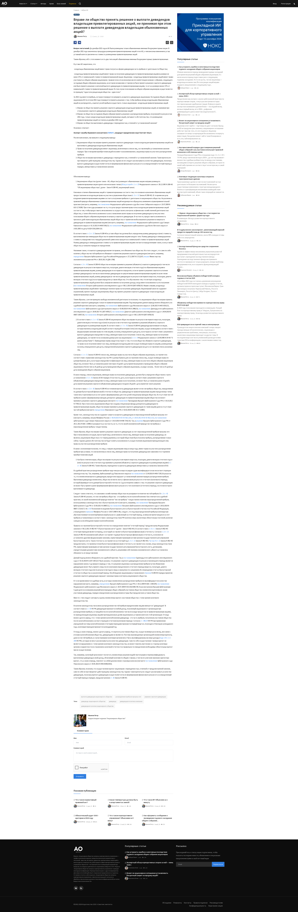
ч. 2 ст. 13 (165, 532)
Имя (75, 738)
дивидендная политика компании (131, 701)
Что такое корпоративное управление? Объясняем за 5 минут (121, 818)
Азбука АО (84, 10)
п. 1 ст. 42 (94, 319)
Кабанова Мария (185, 195)
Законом (148, 573)
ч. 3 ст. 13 (132, 541)
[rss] (81, 888)
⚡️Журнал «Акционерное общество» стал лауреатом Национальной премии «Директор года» (198, 214)
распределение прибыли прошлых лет (128, 697)
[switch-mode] (295, 3)
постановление (104, 204)
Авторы (43, 4)
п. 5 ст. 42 (89, 378)
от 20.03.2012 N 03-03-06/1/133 (143, 418)
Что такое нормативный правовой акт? (85, 801)
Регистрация (286, 4)
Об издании (166, 903)
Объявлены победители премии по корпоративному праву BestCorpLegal (200, 304)
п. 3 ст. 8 (135, 338)
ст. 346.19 (144, 621)
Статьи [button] (33, 4)
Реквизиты (177, 903)
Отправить (80, 776)
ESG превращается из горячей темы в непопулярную (198, 324)
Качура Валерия (185, 171)
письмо (146, 256)
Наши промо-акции (215, 906)
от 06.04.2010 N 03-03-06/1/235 (120, 418)
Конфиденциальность (197, 906)
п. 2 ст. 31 (135, 195)
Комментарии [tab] (83, 731)
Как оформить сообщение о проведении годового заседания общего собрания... (157, 818)
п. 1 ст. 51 (84, 355)
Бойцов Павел (185, 88)
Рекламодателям (216, 903)
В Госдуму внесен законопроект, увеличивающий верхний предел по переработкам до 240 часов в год (200, 231)
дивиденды (112, 701)
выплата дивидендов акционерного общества (96, 697)
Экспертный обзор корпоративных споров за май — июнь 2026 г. (200, 95)
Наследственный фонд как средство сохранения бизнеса (198, 247)
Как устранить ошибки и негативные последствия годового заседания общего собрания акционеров (199, 68)
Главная (76, 10)
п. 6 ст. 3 (152, 529)
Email (127, 738)
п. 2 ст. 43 (84, 264)
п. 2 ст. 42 (91, 389)
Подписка (72, 4)
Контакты (187, 903)
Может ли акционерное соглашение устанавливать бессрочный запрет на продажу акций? (199, 121)
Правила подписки (200, 903)
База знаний (61, 4)
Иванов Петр (93, 715)
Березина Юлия (185, 141)
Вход (275, 4)
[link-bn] (200, 32)
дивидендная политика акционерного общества (97, 706)
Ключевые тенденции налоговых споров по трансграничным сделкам (196, 178)
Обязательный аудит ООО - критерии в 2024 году (87, 816)
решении (139, 421)
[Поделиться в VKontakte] (79, 42)
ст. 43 (89, 609)
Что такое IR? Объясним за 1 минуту (156, 801)
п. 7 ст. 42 (124, 326)
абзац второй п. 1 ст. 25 (130, 184)
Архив (51, 4)
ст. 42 (112, 678)
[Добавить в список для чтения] (171, 42)
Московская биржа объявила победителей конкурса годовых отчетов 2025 (198, 277)
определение (79, 256)
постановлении (137, 473)
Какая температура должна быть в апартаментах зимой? (123, 801)
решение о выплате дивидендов (155, 697)
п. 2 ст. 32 (91, 233)
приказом (89, 512)
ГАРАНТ (111, 133)
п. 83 (89, 509)
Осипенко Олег (185, 114)
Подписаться (218, 864)
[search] (80, 4)
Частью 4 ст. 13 (154, 541)
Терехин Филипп (186, 270)
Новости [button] (22, 4)
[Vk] (76, 888)
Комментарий (79, 748)
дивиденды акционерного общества (93, 701)
